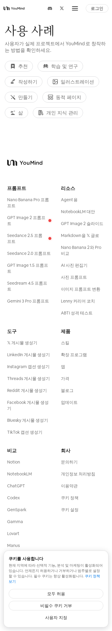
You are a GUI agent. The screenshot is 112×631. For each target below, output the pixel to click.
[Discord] (49, 8)
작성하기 (27, 82)
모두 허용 (56, 593)
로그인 (97, 8)
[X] (61, 8)
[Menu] (75, 8)
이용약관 (69, 486)
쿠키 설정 (70, 509)
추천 (23, 66)
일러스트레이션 (77, 82)
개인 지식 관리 (62, 113)
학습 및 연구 (64, 66)
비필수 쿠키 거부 (56, 605)
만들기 (25, 97)
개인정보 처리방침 (78, 474)
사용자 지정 (56, 617)
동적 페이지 (68, 97)
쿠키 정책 (70, 497)
